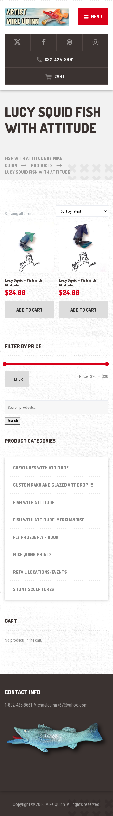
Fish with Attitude (33, 502)
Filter (16, 378)
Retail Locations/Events (40, 572)
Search (12, 420)
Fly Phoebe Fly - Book (35, 537)
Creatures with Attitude (40, 467)
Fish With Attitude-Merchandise (48, 519)
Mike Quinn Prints (32, 554)
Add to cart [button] (29, 309)
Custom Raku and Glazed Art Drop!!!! (53, 485)
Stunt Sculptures (33, 589)
